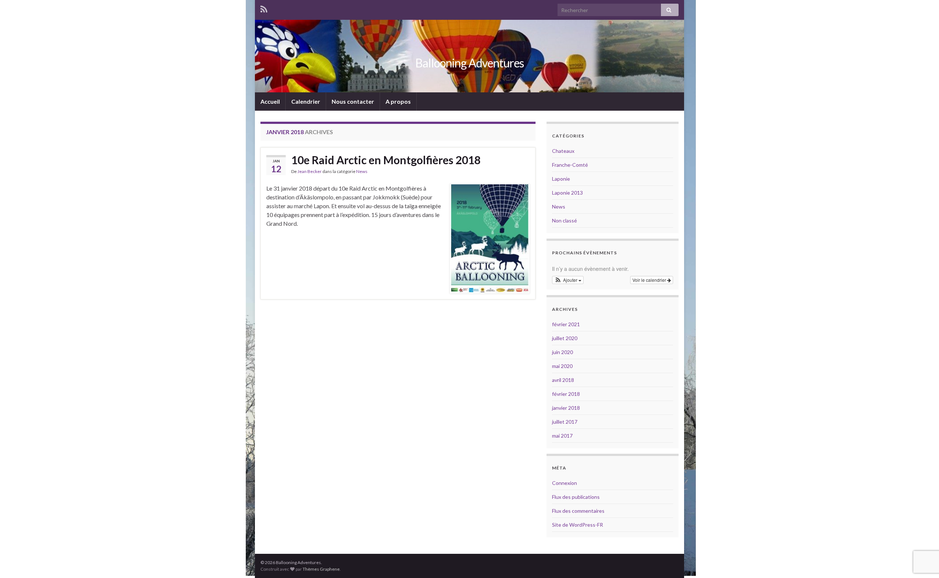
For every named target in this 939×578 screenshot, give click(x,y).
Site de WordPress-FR (577, 525)
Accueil (270, 101)
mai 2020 (562, 366)
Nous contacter (353, 101)
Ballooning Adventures (469, 63)
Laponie (561, 179)
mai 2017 (562, 435)
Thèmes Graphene (321, 569)
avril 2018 (563, 380)
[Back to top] (922, 561)
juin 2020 (562, 352)
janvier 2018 (566, 408)
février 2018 (566, 394)
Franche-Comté (570, 165)
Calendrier (305, 101)
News (362, 171)
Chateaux (563, 151)
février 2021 (566, 324)
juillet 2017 (564, 422)
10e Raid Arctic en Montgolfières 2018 (386, 159)
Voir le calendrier (649, 280)
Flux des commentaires (578, 511)
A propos (398, 101)
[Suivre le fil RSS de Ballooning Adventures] (263, 8)
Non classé (564, 220)
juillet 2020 (564, 338)
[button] (567, 280)
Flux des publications (576, 497)
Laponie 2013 (567, 192)
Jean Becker (309, 171)
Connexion (564, 483)
